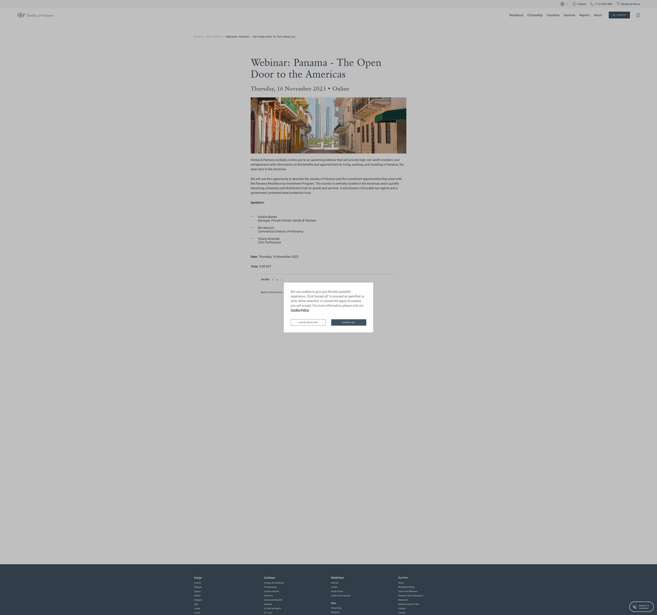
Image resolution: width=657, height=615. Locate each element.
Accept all (348, 322)
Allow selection (308, 322)
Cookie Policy (300, 310)
